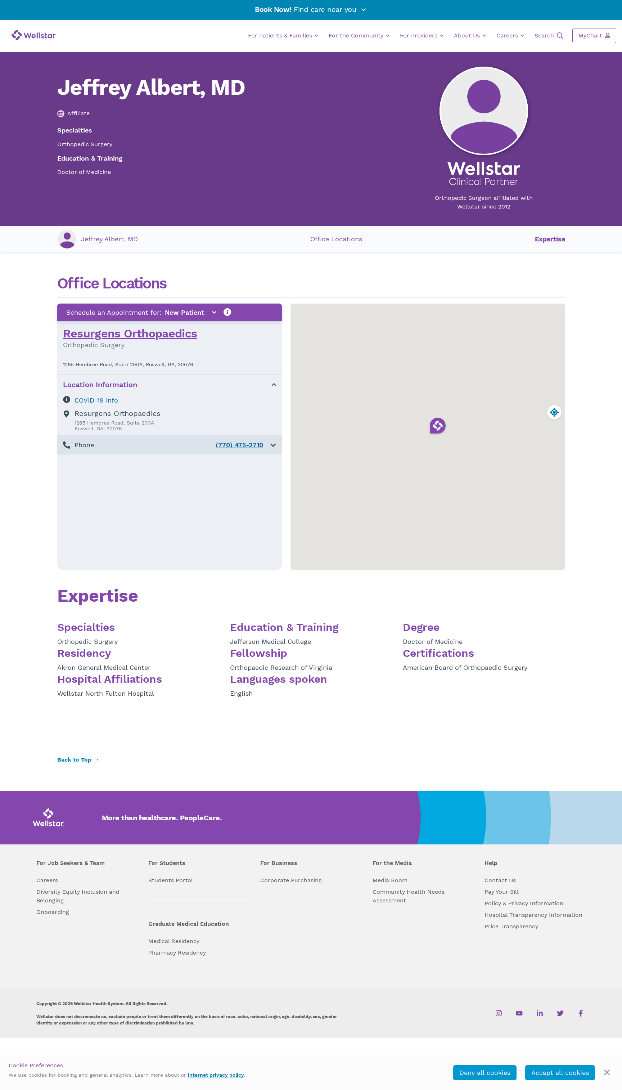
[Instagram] (498, 1013)
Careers (508, 35)
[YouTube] (519, 1013)
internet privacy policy (216, 1075)
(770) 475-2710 (239, 445)
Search (545, 35)
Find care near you (307, 9)
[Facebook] (580, 1013)
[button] (169, 444)
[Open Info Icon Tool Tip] (227, 312)
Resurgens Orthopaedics (130, 333)
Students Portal (170, 880)
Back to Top (75, 760)
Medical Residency (173, 941)
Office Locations (336, 239)
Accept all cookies (560, 1072)
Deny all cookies (484, 1072)
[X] (560, 1013)
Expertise (550, 239)
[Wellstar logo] (34, 35)
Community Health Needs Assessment (409, 896)
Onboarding (52, 912)
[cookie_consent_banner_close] (607, 1072)
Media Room (390, 880)
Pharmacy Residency (177, 952)
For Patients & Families (281, 35)
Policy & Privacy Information (523, 903)
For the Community (357, 35)
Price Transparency (511, 926)
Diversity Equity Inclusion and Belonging (78, 896)
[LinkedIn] (539, 1013)
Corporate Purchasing (291, 880)
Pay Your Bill (501, 891)
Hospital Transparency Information (533, 914)
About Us (468, 35)
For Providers (419, 35)
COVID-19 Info (96, 400)
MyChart (591, 35)
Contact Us (500, 880)
